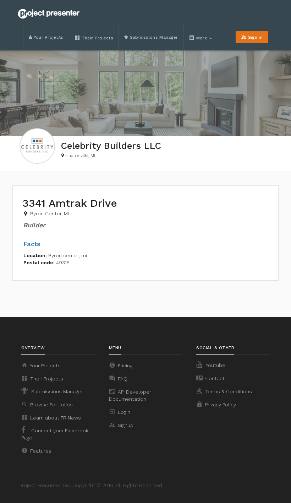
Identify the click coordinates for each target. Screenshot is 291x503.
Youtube (215, 365)
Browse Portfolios (47, 404)
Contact (210, 378)
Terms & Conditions (224, 391)
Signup (121, 425)
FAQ (118, 378)
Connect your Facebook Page (54, 434)
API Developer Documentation (130, 395)
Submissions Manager (153, 37)
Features (36, 450)
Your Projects (47, 37)
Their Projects (94, 37)
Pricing (120, 365)
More (199, 37)
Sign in (252, 37)
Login (119, 412)
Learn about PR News (51, 417)
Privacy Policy (216, 404)
